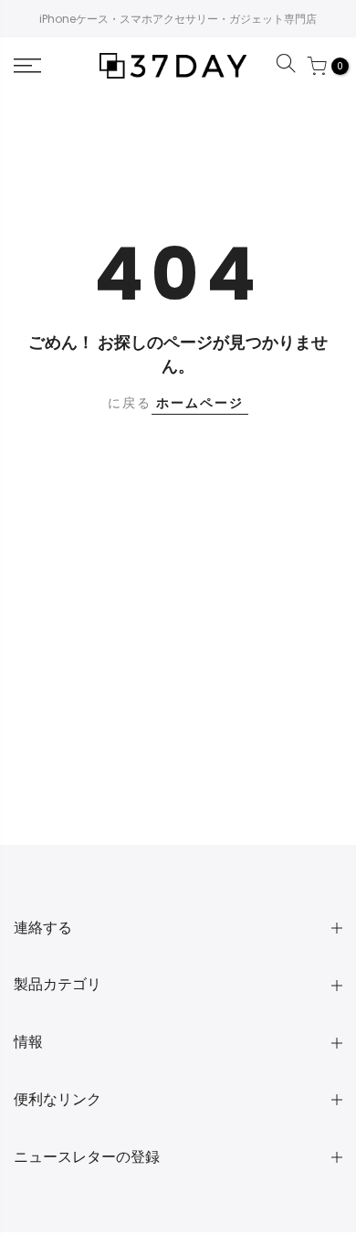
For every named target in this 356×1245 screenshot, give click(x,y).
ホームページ (200, 403)
